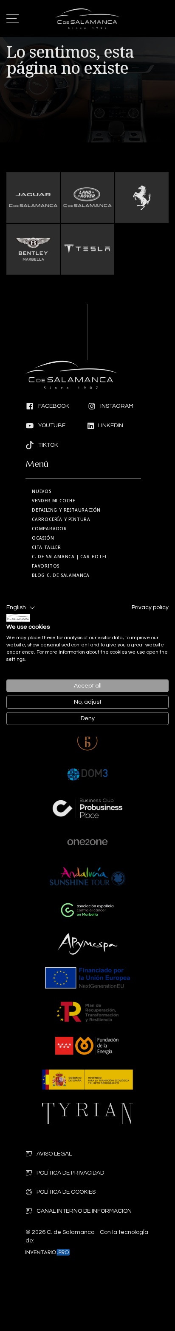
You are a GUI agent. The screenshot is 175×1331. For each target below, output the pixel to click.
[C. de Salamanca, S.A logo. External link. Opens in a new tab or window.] (18, 618)
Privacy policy (150, 607)
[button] (20, 608)
